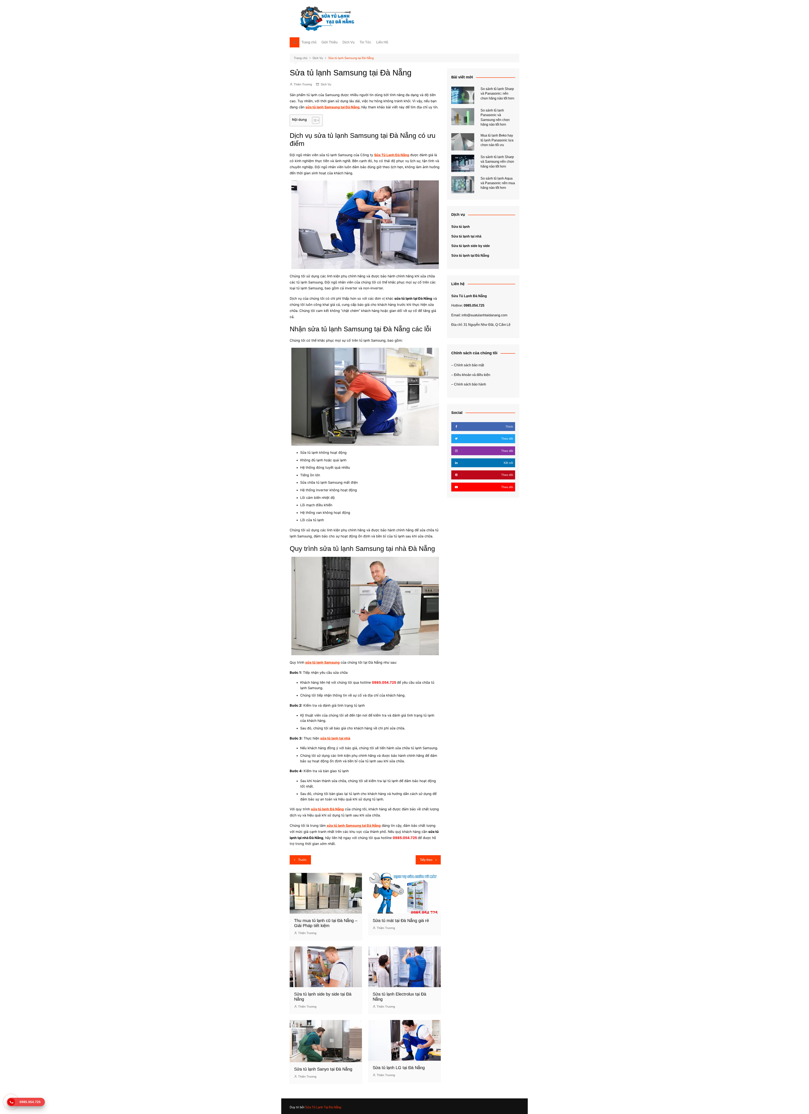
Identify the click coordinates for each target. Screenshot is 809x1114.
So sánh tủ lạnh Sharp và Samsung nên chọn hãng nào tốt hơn (497, 161)
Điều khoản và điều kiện (472, 375)
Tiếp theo (426, 860)
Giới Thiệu (329, 42)
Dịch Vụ (349, 42)
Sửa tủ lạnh (460, 226)
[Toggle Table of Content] (313, 120)
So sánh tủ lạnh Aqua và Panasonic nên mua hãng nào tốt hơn (498, 183)
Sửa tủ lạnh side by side (470, 246)
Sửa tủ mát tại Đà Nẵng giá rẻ (401, 920)
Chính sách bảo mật (469, 365)
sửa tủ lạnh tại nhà (335, 738)
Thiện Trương (303, 84)
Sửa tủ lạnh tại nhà (466, 236)
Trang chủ (308, 42)
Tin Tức (365, 42)
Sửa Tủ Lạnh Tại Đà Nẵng (323, 1107)
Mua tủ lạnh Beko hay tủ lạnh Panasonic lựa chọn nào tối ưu (497, 140)
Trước (302, 860)
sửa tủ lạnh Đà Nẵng (327, 809)
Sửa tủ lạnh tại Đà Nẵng (470, 255)
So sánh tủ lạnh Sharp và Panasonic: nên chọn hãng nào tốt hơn (497, 93)
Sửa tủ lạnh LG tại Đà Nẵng (399, 1067)
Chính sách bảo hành (470, 384)
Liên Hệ (382, 42)
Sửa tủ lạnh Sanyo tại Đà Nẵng (323, 1069)
